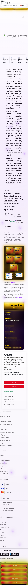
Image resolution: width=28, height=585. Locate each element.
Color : (8, 226)
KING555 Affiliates (5, 474)
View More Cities (5, 543)
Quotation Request (5, 421)
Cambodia (3, 538)
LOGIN (7, 7)
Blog (1, 466)
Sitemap (2, 427)
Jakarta (2, 540)
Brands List (3, 458)
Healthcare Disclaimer (6, 445)
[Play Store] (14, 555)
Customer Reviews (5, 460)
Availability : (7, 221)
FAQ (1, 468)
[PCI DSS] (3, 563)
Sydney (2, 530)
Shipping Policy (4, 435)
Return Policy (3, 463)
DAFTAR (21, 7)
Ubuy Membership (5, 440)
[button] (23, 17)
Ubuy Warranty (4, 443)
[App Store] (4, 555)
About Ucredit (4, 471)
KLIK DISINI (19, 297)
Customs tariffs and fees (7, 432)
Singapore (3, 524)
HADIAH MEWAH (4, 527)
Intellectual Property (6, 424)
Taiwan (2, 532)
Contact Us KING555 (6, 419)
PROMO (15, 565)
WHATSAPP (15, 578)
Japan (2, 535)
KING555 (6, 190)
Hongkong (3, 522)
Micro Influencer (4, 437)
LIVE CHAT (15, 582)
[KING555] (7, 3)
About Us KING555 (5, 416)
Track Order (3, 429)
